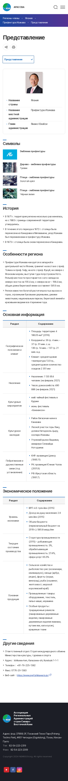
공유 (6, 47)
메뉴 (62, 7)
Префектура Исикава (14, 22)
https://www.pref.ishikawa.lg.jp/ (33, 675)
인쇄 (13, 47)
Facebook (13, 769)
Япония (29, 18)
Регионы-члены (11, 18)
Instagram (19, 769)
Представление (39, 22)
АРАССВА (19, 7)
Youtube (6, 769)
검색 (55, 7)
